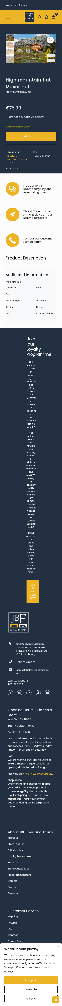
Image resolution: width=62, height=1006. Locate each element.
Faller (16, 168)
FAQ (10, 929)
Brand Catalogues (18, 868)
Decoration (13, 159)
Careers (12, 881)
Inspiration (14, 862)
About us (13, 838)
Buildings (12, 156)
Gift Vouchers (16, 850)
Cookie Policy (16, 941)
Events (12, 887)
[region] (31, 974)
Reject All (31, 998)
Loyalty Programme (19, 856)
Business (13, 893)
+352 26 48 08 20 (25, 662)
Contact (13, 935)
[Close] (58, 946)
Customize (31, 989)
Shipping (13, 916)
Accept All (31, 980)
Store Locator (16, 844)
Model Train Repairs (19, 875)
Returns (12, 922)
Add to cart (31, 136)
